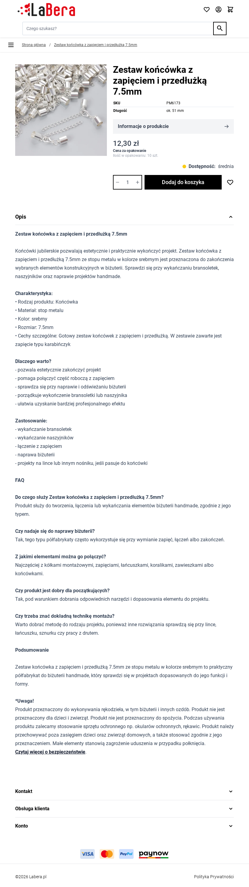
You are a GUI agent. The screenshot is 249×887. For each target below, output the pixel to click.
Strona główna (34, 45)
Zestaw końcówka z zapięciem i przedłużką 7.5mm (95, 45)
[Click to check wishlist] (206, 10)
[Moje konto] (218, 10)
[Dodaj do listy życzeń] (230, 182)
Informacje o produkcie (143, 126)
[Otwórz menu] (11, 45)
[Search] (220, 28)
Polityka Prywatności (214, 876)
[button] (124, 791)
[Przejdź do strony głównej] (105, 9)
